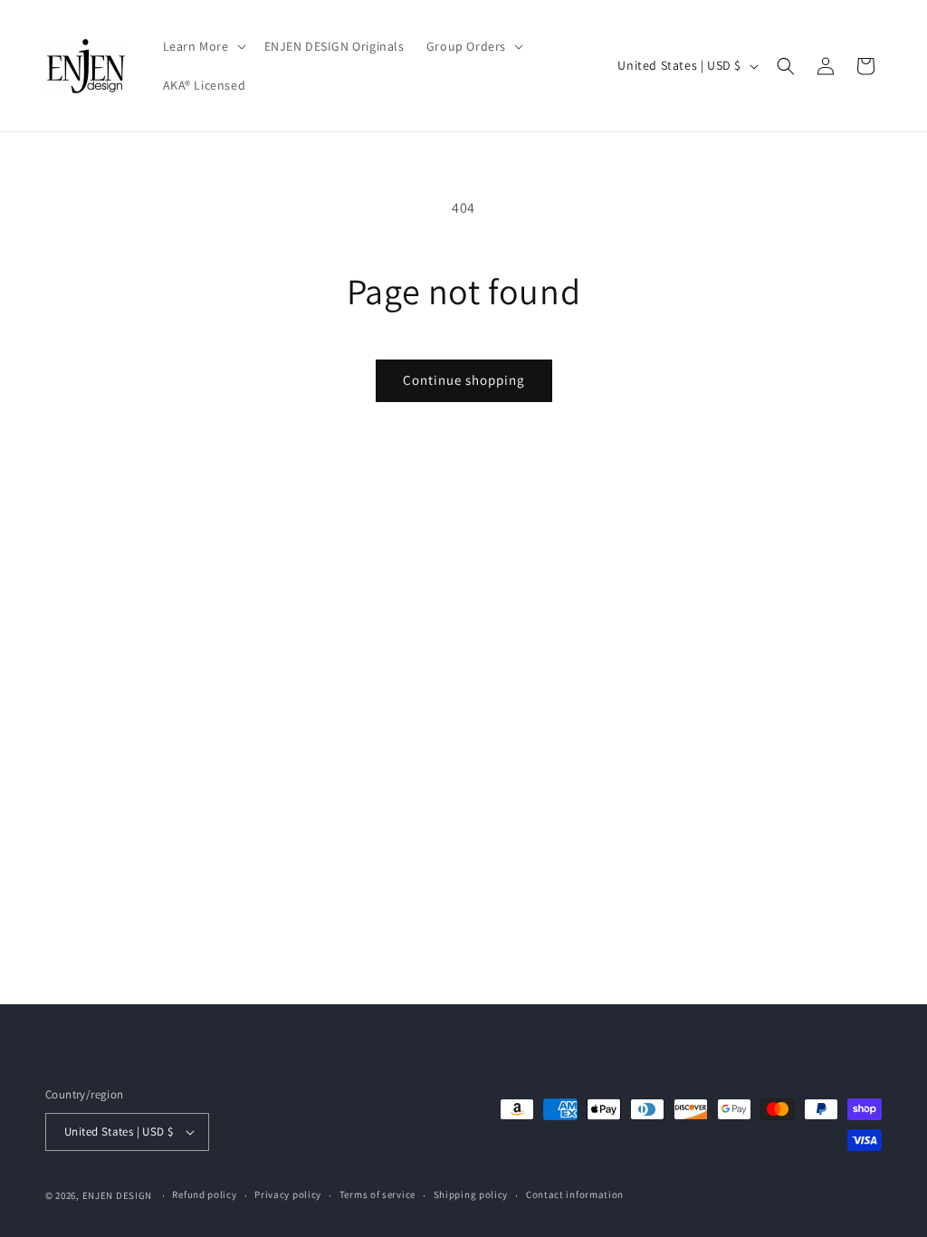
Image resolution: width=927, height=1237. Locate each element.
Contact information (575, 1194)
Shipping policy (471, 1194)
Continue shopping (464, 379)
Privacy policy (287, 1194)
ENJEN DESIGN (117, 1195)
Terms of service (377, 1194)
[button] (202, 46)
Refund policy (204, 1194)
